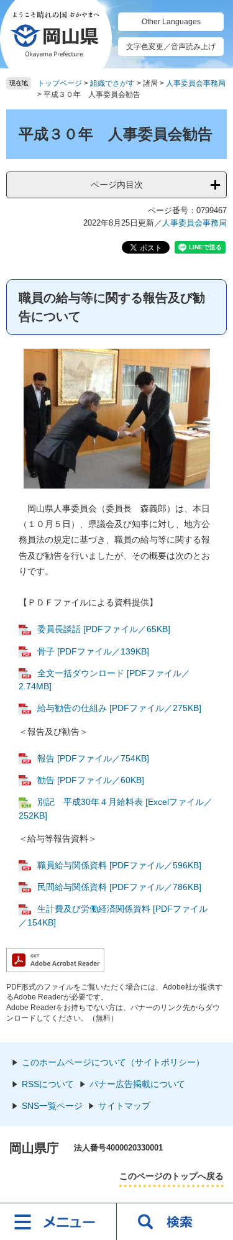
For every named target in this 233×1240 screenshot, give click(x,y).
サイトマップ (124, 1106)
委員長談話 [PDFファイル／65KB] (103, 629)
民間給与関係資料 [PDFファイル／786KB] (119, 887)
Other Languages (171, 21)
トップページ (59, 83)
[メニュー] (58, 1221)
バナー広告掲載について (137, 1084)
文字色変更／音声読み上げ (171, 46)
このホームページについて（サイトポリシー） (113, 1062)
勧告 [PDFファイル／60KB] (90, 780)
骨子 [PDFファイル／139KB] (93, 651)
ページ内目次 (117, 185)
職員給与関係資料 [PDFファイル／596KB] (119, 865)
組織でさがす (112, 83)
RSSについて (48, 1084)
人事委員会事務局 (196, 83)
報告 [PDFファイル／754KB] (93, 758)
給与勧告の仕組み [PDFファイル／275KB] (119, 708)
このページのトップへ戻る (171, 1176)
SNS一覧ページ (52, 1106)
